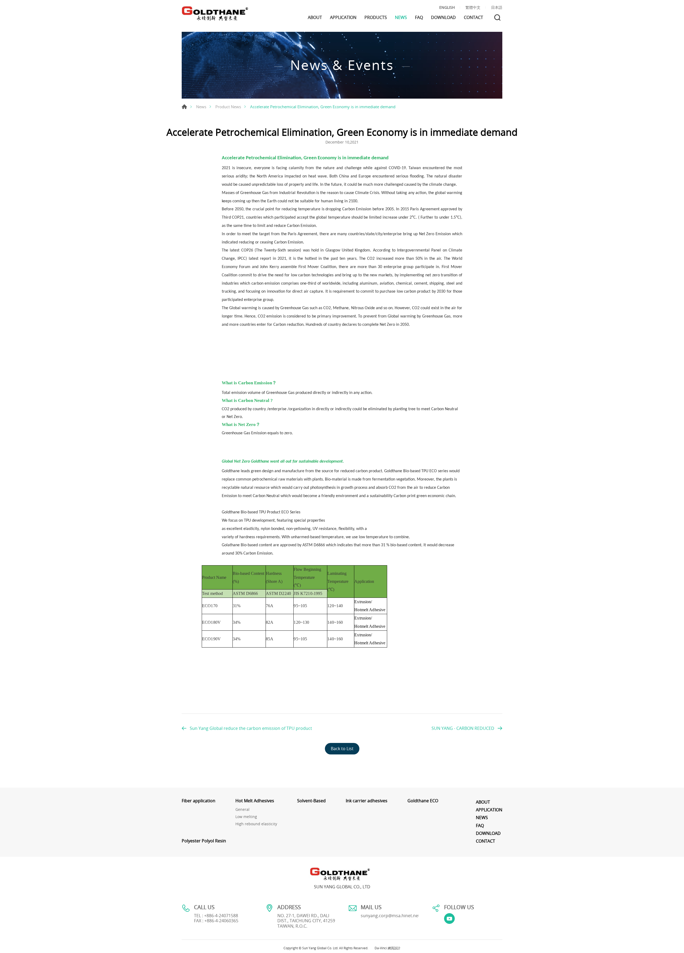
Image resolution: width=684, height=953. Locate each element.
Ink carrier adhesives (366, 800)
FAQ (419, 17)
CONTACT (473, 17)
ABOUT (315, 17)
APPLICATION (343, 17)
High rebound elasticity (256, 824)
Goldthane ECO (422, 800)
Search (497, 17)
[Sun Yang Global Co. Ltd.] (215, 13)
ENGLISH (447, 7)
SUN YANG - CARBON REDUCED (463, 728)
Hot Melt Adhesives (254, 800)
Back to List (342, 748)
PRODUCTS (375, 17)
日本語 (496, 7)
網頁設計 (394, 948)
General (242, 809)
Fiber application (198, 800)
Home (184, 106)
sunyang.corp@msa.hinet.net (390, 916)
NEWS (401, 17)
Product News (228, 106)
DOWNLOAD (443, 17)
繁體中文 (472, 7)
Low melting (246, 817)
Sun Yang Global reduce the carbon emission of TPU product (251, 728)
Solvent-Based (311, 800)
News (201, 106)
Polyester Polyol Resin (204, 840)
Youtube (449, 918)
